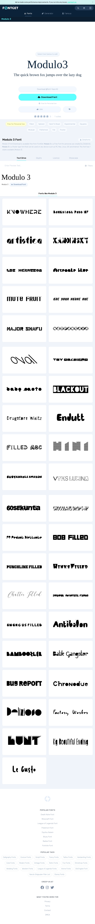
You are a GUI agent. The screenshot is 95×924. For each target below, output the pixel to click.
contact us (72, 2)
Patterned (44, 130)
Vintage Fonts (39, 863)
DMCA (47, 915)
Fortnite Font (47, 846)
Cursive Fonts (26, 857)
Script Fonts (40, 857)
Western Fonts (27, 869)
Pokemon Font (47, 828)
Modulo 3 (47, 144)
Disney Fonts (59, 874)
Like (41, 109)
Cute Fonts (10, 863)
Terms (47, 906)
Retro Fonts (53, 863)
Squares (83, 124)
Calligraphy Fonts (9, 857)
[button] (84, 8)
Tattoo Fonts (68, 857)
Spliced (41, 124)
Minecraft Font (47, 819)
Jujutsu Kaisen (47, 832)
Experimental (70, 124)
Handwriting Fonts (84, 857)
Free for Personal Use (16, 124)
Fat (54, 130)
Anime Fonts (66, 869)
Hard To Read (54, 124)
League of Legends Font (47, 823)
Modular (31, 130)
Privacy (47, 901)
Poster (62, 130)
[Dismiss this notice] (92, 2)
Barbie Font (47, 841)
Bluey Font (47, 837)
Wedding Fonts (11, 869)
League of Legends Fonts (47, 869)
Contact (47, 910)
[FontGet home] (10, 8)
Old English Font (81, 869)
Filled (32, 124)
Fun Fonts (66, 863)
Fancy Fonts (54, 857)
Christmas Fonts (81, 863)
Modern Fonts (24, 863)
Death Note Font (47, 815)
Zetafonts (86, 140)
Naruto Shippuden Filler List (40, 874)
